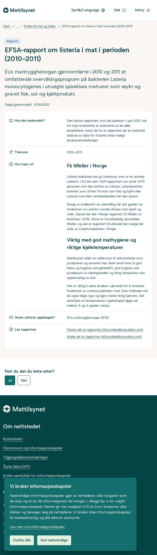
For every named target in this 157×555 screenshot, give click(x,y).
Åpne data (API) (16, 466)
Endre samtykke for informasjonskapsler (37, 475)
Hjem (6, 26)
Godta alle (22, 540)
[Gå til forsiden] (19, 10)
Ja (10, 380)
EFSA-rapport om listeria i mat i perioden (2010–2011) (97, 26)
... (17, 26)
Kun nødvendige (54, 540)
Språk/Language (85, 10)
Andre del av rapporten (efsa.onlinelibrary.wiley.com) (104, 337)
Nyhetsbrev (13, 439)
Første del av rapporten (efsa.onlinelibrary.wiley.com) (105, 330)
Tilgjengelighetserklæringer (25, 457)
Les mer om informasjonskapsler (37, 527)
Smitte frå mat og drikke (40, 26)
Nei (24, 380)
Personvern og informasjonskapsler (33, 448)
